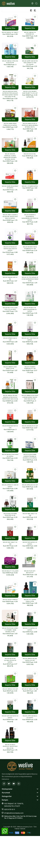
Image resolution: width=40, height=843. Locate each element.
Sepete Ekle (10, 28)
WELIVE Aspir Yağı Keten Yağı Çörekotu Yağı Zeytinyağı (30, 62)
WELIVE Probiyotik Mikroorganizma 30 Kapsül (30, 309)
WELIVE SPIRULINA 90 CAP (30, 485)
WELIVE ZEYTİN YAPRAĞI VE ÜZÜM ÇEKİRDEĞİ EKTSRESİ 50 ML (30, 279)
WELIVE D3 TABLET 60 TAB (30, 689)
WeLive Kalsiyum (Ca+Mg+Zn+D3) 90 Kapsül (10, 660)
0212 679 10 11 (9, 809)
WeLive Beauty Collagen (10, 571)
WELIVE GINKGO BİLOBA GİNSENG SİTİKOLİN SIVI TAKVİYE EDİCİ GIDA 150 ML (10, 397)
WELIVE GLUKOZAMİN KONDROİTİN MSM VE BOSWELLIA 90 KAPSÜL (30, 456)
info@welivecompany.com (13, 813)
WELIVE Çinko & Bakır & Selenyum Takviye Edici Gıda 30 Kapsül (10, 216)
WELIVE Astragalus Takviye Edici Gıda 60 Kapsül (10, 248)
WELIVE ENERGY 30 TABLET (10, 32)
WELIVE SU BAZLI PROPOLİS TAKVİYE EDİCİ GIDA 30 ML (10, 746)
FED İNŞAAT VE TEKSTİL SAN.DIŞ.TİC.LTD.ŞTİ (14, 805)
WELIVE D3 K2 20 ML (30, 154)
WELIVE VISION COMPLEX (10, 599)
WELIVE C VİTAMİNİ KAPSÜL (30, 186)
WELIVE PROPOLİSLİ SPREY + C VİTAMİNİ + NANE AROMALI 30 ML (10, 630)
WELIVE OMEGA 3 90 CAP (10, 689)
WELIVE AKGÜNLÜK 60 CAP (30, 425)
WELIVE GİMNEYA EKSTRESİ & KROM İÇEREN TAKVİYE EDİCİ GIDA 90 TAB (30, 397)
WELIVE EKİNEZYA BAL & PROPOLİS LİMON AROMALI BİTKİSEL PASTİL (30, 125)
